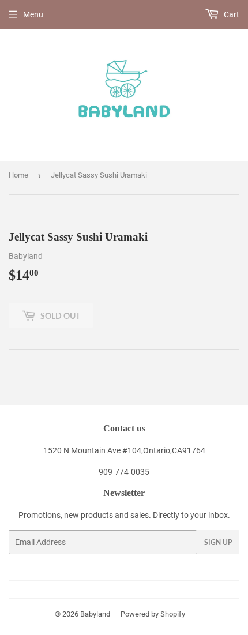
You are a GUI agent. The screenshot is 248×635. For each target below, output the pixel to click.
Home (18, 175)
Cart (230, 14)
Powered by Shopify (153, 614)
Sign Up (218, 542)
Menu (33, 14)
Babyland (95, 614)
